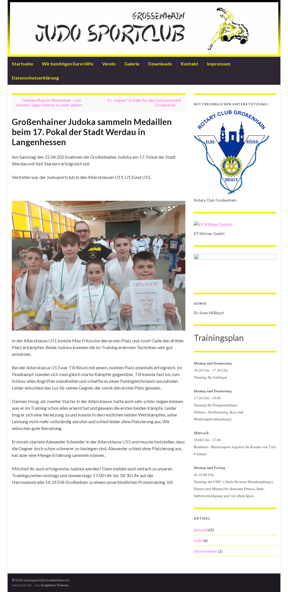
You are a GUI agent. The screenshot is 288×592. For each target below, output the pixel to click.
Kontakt (189, 63)
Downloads (160, 63)
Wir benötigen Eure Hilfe (67, 63)
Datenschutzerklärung (35, 77)
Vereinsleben (205, 551)
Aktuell (200, 529)
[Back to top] (275, 579)
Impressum (218, 63)
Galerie (132, 63)
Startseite (22, 63)
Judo (198, 540)
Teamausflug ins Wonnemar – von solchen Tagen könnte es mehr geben (49, 102)
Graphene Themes (54, 585)
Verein (109, 63)
